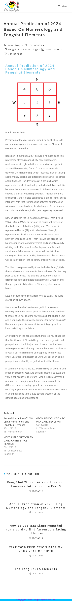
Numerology (30, 49)
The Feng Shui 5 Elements (36, 569)
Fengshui (13, 49)
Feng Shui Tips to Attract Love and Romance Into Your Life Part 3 (36, 484)
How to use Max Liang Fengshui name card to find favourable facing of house (36, 529)
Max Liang (14, 45)
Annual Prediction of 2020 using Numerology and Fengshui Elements (36, 506)
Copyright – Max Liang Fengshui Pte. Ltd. (36, 599)
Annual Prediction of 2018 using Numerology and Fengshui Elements (18, 422)
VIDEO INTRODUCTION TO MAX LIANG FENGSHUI (50, 420)
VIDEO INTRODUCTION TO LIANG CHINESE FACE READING (18, 440)
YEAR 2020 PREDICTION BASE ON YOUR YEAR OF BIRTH (36, 549)
